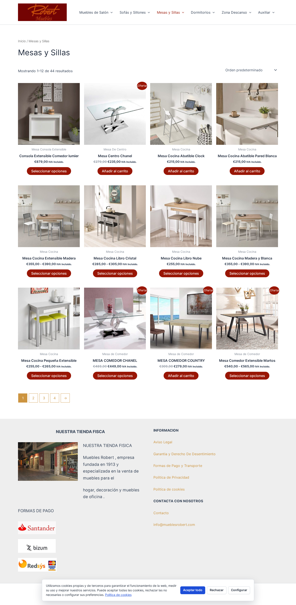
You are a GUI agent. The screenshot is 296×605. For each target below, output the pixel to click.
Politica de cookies (169, 489)
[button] (110, 12)
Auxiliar (264, 12)
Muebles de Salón (93, 12)
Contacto (161, 513)
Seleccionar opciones (49, 171)
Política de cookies (118, 595)
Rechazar (217, 590)
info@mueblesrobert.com (174, 524)
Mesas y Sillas (168, 12)
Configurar (239, 590)
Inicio (22, 41)
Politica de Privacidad (171, 477)
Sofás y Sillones (133, 12)
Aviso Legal (162, 442)
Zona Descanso (234, 12)
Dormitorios (200, 12)
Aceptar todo (192, 590)
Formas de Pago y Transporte (177, 465)
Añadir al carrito (115, 171)
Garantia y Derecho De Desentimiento (184, 454)
